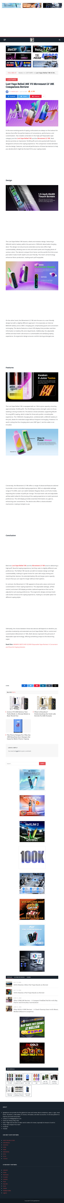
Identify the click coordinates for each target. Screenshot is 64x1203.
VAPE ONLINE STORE (9, 1140)
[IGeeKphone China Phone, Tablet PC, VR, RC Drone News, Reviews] (32, 39)
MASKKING (6, 1152)
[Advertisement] (32, 22)
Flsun (4, 1181)
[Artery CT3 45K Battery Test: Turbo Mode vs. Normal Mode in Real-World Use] (18, 703)
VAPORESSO (6, 1142)
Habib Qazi (14, 91)
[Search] (59, 40)
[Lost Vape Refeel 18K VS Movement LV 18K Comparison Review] (32, 113)
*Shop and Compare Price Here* (11, 1124)
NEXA (4, 1149)
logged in (17, 751)
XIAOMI (29, 977)
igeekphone (36, 1200)
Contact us (6, 1118)
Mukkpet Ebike (7, 1190)
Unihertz (5, 1179)
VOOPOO (5, 1145)
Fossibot (5, 1177)
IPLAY (4, 1156)
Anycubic (5, 1184)
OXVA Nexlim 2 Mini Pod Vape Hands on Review (31, 985)
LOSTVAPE (11, 79)
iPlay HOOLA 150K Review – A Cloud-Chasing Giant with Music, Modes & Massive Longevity (36, 1010)
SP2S (4, 1154)
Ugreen (5, 1193)
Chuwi (4, 1172)
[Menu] (5, 40)
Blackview (5, 1174)
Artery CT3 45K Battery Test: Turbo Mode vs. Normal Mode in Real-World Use (18, 714)
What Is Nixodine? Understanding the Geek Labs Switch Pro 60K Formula (45, 714)
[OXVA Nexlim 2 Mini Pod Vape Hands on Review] (9, 984)
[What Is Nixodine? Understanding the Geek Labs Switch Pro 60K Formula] (45, 703)
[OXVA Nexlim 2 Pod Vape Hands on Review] (9, 992)
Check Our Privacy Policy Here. (11, 1120)
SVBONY (5, 1170)
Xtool (4, 1186)
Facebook (5, 1126)
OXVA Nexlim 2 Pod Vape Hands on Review (29, 993)
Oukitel (5, 1188)
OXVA (4, 1147)
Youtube (5, 1128)
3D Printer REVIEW (19, 977)
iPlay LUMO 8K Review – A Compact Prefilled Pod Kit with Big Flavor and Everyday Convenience (35, 1001)
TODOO (5, 1158)
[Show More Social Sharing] (43, 96)
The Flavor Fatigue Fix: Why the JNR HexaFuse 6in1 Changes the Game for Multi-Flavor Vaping (18, 737)
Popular (9, 977)
